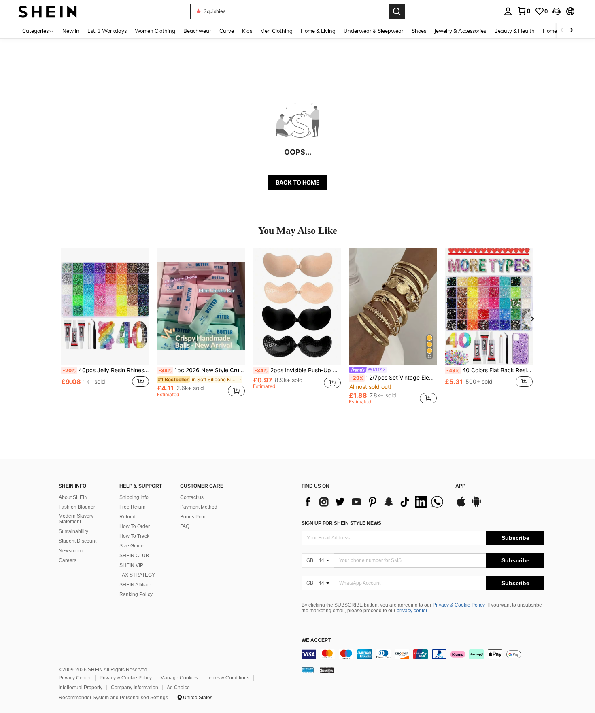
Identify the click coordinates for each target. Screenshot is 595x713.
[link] (524, 11)
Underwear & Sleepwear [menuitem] (374, 31)
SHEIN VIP (131, 565)
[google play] (476, 505)
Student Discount (77, 541)
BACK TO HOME (298, 182)
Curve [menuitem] (226, 31)
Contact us (192, 497)
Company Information (134, 687)
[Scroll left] (562, 30)
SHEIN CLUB (134, 555)
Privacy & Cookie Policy (459, 605)
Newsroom (71, 551)
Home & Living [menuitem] (318, 31)
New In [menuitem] (70, 31)
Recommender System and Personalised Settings (113, 697)
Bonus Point (193, 517)
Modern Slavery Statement (76, 518)
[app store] (461, 505)
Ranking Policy (136, 594)
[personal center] (508, 11)
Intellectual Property (80, 687)
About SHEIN (73, 497)
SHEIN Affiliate (135, 585)
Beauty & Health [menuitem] (514, 31)
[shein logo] (47, 11)
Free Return (132, 507)
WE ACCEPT (316, 640)
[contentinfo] (423, 654)
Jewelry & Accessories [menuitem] (460, 31)
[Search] (397, 11)
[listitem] (105, 326)
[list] (374, 502)
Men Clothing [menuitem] (276, 31)
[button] (556, 11)
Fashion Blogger (77, 507)
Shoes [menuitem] (419, 31)
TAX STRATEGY (137, 575)
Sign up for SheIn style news (341, 523)
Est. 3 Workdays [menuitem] (107, 31)
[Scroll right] (571, 30)
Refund (127, 517)
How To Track (134, 536)
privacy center (412, 610)
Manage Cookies (179, 678)
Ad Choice (178, 687)
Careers (67, 560)
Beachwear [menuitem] (197, 31)
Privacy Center (75, 678)
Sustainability (73, 531)
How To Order (134, 526)
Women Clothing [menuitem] (155, 31)
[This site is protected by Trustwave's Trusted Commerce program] (308, 670)
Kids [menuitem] (247, 31)
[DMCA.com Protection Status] (327, 670)
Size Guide (131, 546)
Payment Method (198, 507)
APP (460, 486)
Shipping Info (134, 497)
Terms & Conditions (227, 678)
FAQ (184, 526)
